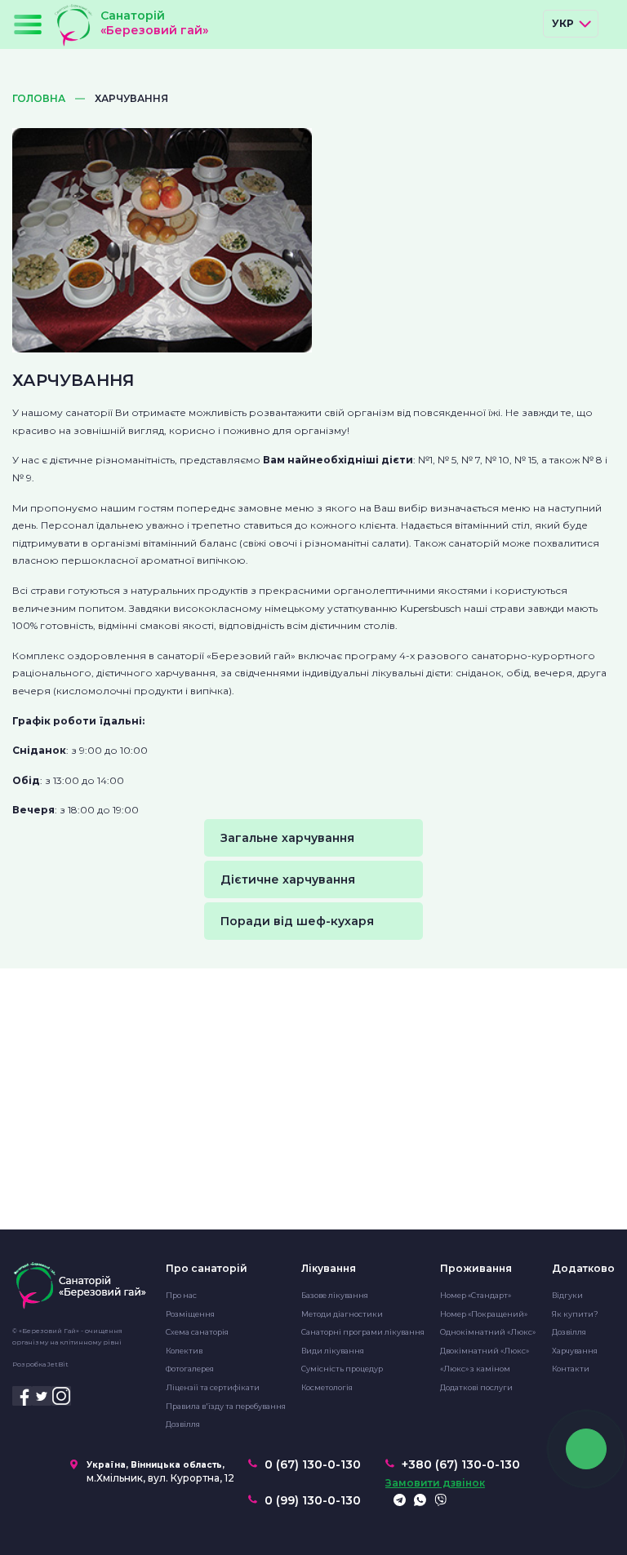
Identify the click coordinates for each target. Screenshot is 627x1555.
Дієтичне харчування (287, 879)
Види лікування (332, 1350)
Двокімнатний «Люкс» (484, 1350)
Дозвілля (183, 1424)
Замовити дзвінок (435, 1483)
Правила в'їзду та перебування (226, 1406)
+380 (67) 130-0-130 (461, 1464)
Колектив (184, 1350)
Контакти (570, 1368)
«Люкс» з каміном (475, 1368)
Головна (38, 99)
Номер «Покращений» (483, 1313)
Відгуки (567, 1295)
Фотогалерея (190, 1368)
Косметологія (327, 1387)
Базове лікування (334, 1295)
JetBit (58, 1364)
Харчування (575, 1350)
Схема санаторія (197, 1331)
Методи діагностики (342, 1313)
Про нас (181, 1295)
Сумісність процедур (342, 1368)
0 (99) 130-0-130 (313, 1500)
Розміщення (190, 1313)
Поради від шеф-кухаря (297, 921)
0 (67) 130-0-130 (313, 1464)
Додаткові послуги (476, 1387)
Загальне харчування (287, 838)
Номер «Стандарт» (475, 1295)
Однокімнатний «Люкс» (488, 1331)
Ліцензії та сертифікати (213, 1387)
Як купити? (575, 1313)
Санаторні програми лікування (363, 1331)
